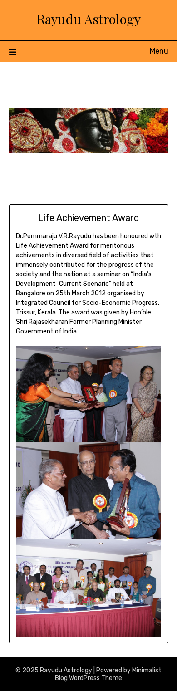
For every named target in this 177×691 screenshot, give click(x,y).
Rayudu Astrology (88, 18)
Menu (159, 51)
